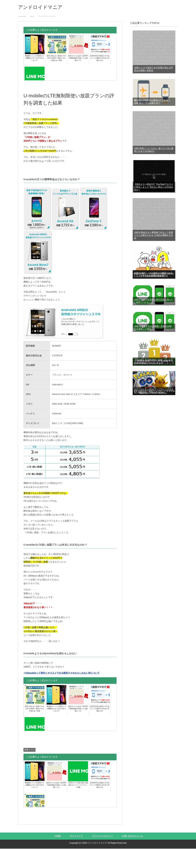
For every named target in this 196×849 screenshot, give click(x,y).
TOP (22, 16)
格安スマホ (29, 750)
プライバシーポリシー (102, 836)
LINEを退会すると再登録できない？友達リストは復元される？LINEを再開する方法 (153, 235)
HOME (58, 836)
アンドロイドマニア (40, 7)
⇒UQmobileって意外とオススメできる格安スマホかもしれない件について (61, 673)
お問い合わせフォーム (132, 836)
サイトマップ (76, 836)
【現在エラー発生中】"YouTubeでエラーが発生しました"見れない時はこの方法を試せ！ (153, 187)
